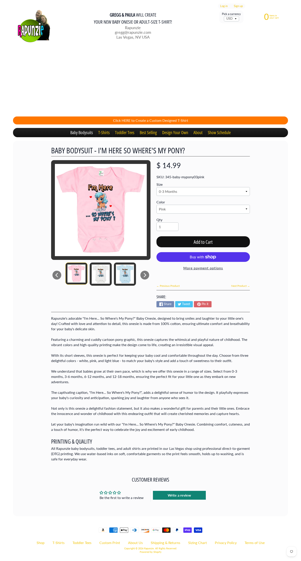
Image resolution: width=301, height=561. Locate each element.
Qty (159, 220)
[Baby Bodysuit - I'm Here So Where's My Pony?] (76, 274)
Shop (41, 542)
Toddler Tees (124, 132)
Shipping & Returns (165, 542)
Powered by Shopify (151, 551)
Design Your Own (175, 132)
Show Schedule (219, 132)
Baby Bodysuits (81, 132)
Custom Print (109, 542)
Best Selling (148, 132)
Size (159, 184)
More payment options (203, 268)
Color (160, 202)
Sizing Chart (197, 542)
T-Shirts (104, 132)
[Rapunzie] (31, 26)
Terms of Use (255, 542)
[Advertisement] (150, 82)
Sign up (238, 6)
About (198, 132)
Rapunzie (149, 548)
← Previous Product (168, 285)
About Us (135, 542)
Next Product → (240, 285)
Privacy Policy (226, 542)
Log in (224, 6)
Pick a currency (231, 14)
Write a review (179, 495)
